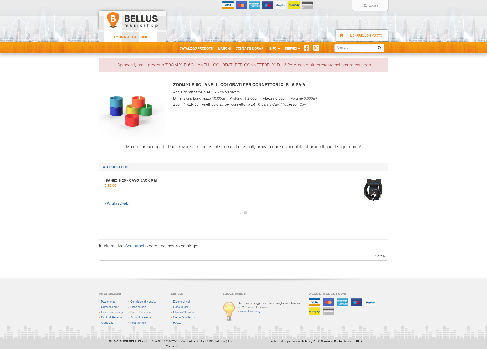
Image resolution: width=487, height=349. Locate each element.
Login (373, 5)
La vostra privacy (112, 312)
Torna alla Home (130, 37)
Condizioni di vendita (143, 301)
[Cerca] (379, 48)
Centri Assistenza (184, 317)
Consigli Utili (180, 307)
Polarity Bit (309, 341)
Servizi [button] (291, 48)
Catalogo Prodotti (196, 48)
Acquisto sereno (140, 317)
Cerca (380, 256)
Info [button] (273, 48)
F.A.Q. (177, 322)
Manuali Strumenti (184, 312)
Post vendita (138, 322)
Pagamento (108, 301)
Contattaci (134, 246)
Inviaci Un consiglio (251, 311)
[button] (103, 213)
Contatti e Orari (250, 48)
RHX (359, 341)
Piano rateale (138, 307)
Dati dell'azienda (140, 312)
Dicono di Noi (181, 301)
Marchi (224, 48)
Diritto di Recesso (112, 317)
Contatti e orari (110, 307)
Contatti (171, 346)
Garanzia (107, 322)
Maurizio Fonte (331, 341)
